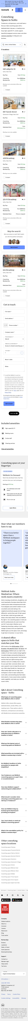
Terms (15, 390)
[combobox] (6, 325)
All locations (4, 979)
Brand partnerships (6, 952)
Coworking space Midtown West (10, 871)
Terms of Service (7, 397)
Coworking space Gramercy (8, 859)
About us (3, 923)
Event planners (5, 949)
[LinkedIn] (23, 895)
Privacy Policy (8, 392)
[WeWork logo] (5, 10)
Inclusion (3, 926)
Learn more (8, 5)
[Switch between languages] (12, 9)
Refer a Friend (5, 947)
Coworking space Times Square (9, 876)
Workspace (3, 890)
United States (21, 890)
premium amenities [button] (6, 35)
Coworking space (12, 890)
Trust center (4, 935)
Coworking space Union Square (9, 879)
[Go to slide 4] (14, 583)
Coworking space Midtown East (9, 868)
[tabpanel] (14, 174)
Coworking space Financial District (10, 850)
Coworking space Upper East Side (10, 882)
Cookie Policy (16, 994)
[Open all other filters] (25, 44)
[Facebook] (7, 895)
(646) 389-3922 (5, 983)
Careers (3, 928)
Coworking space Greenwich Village (11, 862)
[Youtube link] (2, 895)
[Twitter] (18, 895)
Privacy (3, 994)
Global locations (5, 921)
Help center (4, 963)
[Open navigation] (25, 9)
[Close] (26, 4)
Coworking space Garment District (10, 856)
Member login (5, 961)
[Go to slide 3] (13, 583)
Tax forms (4, 966)
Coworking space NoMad (8, 873)
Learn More (13, 508)
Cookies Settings (5, 998)
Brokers (3, 942)
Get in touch (14, 247)
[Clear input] (20, 45)
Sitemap (23, 998)
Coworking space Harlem (8, 865)
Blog (2, 933)
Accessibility (15, 998)
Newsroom (4, 930)
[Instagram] (12, 895)
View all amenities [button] (7, 449)
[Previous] (2, 4)
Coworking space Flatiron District (10, 853)
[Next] (3, 4)
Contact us (4, 959)
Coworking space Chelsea (8, 847)
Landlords (4, 945)
